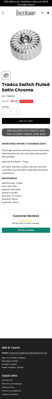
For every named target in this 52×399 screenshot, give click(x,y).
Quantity (5, 107)
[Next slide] (47, 75)
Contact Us (7, 380)
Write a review (26, 230)
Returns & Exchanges (12, 383)
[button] (3, 13)
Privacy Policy (8, 387)
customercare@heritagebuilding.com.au (27, 353)
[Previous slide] (4, 75)
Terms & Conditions (11, 391)
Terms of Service (10, 394)
